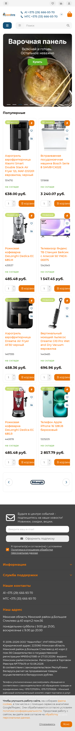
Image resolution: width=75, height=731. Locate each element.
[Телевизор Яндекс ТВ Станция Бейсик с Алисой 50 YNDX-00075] (55, 228)
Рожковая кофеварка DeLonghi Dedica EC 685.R (19, 427)
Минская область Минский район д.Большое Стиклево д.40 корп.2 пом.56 (35, 618)
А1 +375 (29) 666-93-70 (39, 12)
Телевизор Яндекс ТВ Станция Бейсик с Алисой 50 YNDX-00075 (54, 254)
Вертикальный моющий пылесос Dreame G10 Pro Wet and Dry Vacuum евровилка (55, 341)
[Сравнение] (61, 3)
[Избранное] (52, 3)
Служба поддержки (20, 575)
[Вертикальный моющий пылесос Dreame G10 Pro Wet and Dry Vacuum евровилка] (55, 313)
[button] (10, 70)
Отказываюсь (47, 724)
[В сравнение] (31, 138)
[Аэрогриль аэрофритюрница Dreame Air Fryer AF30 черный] (19, 313)
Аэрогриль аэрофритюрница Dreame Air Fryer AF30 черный (18, 339)
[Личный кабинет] (69, 3)
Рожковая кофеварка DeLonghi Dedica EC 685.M (19, 254)
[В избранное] (31, 131)
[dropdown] (6, 3)
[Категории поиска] (20, 25)
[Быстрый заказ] (31, 123)
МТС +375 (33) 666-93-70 (41, 16)
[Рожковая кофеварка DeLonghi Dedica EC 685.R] (19, 402)
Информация (14, 564)
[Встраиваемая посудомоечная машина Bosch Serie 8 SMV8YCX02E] (55, 135)
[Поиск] (68, 25)
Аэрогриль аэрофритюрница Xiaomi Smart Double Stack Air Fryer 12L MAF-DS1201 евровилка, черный (19, 165)
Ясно (66, 724)
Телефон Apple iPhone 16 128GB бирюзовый (52, 426)
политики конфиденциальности (22, 711)
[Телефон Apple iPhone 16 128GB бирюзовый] (55, 402)
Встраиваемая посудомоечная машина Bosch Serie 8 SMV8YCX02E (55, 161)
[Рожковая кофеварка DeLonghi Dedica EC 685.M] (19, 228)
